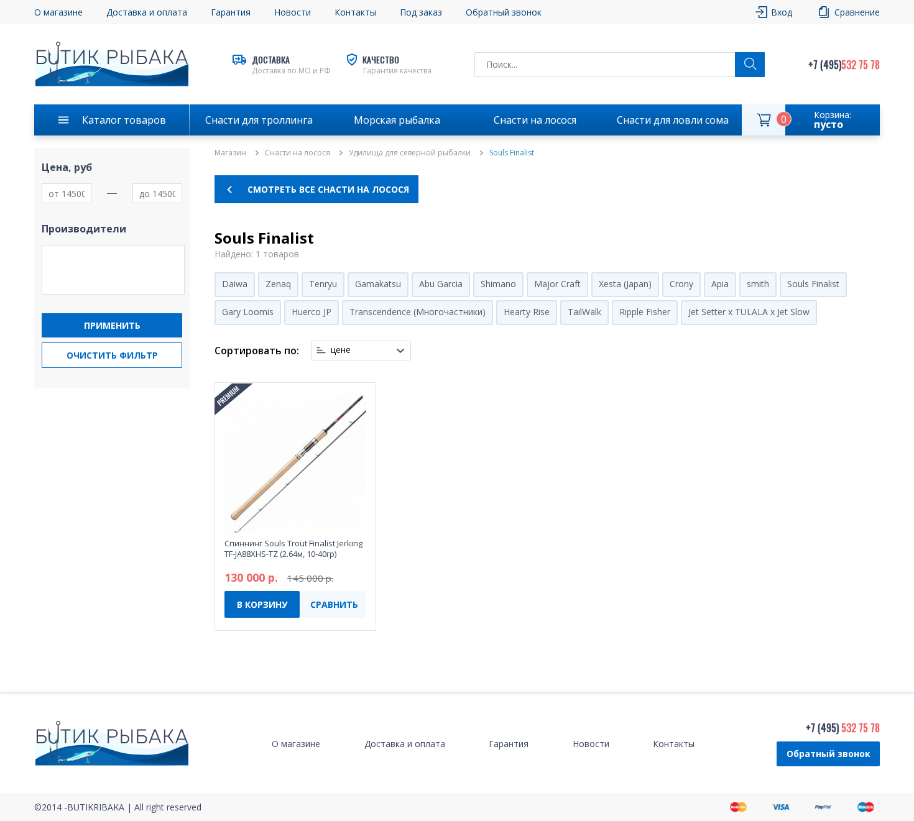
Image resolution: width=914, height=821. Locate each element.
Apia (720, 284)
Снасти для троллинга (259, 120)
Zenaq (278, 284)
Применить (112, 325)
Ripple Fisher (644, 312)
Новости (292, 12)
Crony (681, 284)
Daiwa (234, 284)
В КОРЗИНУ (262, 604)
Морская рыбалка (397, 120)
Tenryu (323, 284)
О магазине (58, 12)
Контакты (355, 12)
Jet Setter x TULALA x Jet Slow (749, 312)
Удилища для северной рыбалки (410, 153)
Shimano (498, 284)
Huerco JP (311, 312)
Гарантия (231, 12)
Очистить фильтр (112, 355)
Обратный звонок (828, 753)
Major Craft (557, 284)
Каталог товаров (124, 120)
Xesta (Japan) (625, 284)
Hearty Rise (527, 312)
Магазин (230, 153)
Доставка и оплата (146, 12)
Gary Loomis (248, 312)
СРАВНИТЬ (334, 604)
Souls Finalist (813, 284)
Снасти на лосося (535, 120)
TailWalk (584, 312)
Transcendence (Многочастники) (417, 312)
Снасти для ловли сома (673, 120)
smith (758, 284)
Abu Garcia (441, 284)
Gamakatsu (378, 284)
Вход (781, 12)
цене (341, 350)
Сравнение (857, 12)
